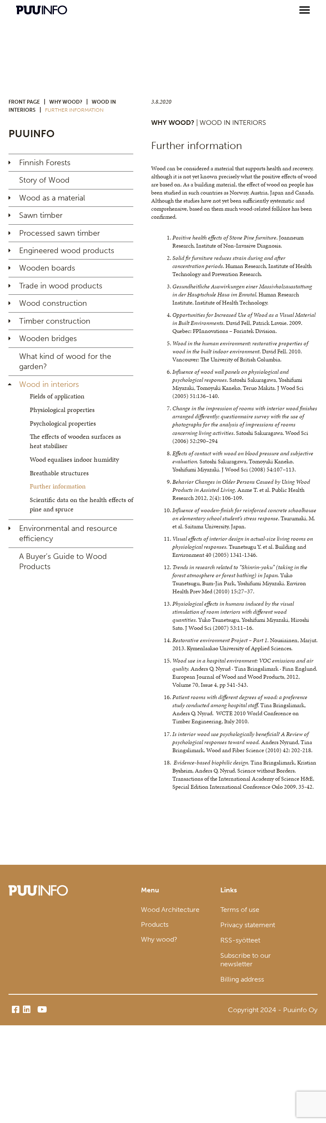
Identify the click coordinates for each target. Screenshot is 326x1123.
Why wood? (65, 102)
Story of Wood (44, 180)
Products (155, 924)
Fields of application (57, 396)
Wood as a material (52, 198)
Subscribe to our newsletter (245, 959)
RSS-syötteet (240, 940)
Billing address (242, 979)
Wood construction (53, 303)
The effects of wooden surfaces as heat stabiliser (75, 441)
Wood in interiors (49, 384)
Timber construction (54, 321)
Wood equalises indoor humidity (74, 459)
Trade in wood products (60, 286)
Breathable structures (59, 473)
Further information (58, 486)
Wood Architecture (170, 910)
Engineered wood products (66, 250)
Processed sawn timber (59, 233)
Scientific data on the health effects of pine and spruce (81, 504)
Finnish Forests (44, 162)
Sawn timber (40, 215)
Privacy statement (247, 925)
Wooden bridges (48, 338)
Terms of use (239, 910)
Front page (24, 102)
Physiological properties (62, 410)
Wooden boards (47, 268)
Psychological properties (63, 423)
